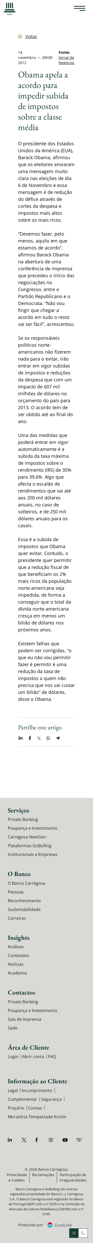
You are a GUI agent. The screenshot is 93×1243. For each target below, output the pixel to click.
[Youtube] (66, 1140)
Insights (18, 937)
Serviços (18, 810)
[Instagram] (52, 1140)
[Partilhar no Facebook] (29, 738)
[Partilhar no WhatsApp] (48, 738)
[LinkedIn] (11, 1140)
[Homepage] (9, 9)
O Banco (19, 874)
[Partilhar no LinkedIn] (20, 738)
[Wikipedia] (79, 1140)
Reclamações (43, 1174)
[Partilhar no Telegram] (57, 738)
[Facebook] (38, 1140)
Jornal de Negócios (66, 60)
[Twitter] (24, 1140)
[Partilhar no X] (39, 738)
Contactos (21, 992)
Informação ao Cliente (37, 1081)
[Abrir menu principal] (79, 9)
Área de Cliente (28, 1047)
